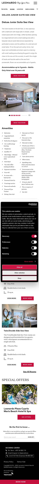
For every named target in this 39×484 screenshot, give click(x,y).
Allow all (19, 267)
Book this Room (19, 75)
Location (20, 9)
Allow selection (19, 272)
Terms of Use (21, 462)
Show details (28, 261)
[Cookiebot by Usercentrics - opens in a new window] (28, 204)
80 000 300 (29, 456)
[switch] (34, 242)
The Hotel (4, 9)
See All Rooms (29, 372)
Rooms (12, 9)
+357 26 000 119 (20, 450)
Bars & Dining (29, 9)
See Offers (26, 417)
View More (11, 298)
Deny (19, 278)
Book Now (27, 298)
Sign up (30, 437)
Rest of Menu (37, 9)
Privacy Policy (8, 462)
